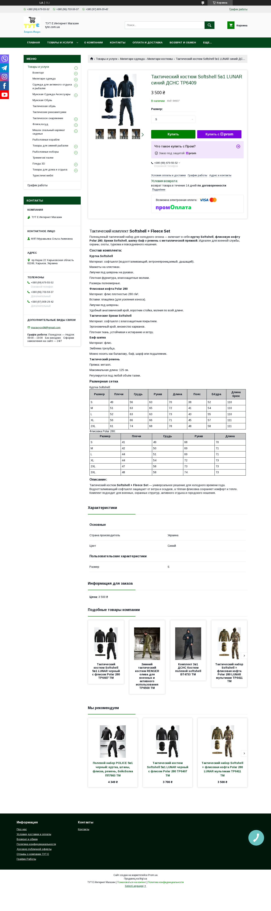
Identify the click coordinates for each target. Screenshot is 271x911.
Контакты (117, 42)
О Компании (93, 42)
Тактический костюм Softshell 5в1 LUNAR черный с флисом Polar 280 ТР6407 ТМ (106, 671)
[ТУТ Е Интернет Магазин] (32, 32)
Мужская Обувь (42, 100)
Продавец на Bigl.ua (135, 878)
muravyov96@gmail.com (46, 327)
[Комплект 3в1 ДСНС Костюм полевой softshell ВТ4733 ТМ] (188, 640)
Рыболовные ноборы (46, 151)
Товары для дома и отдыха (50, 169)
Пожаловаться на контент (131, 882)
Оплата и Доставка (147, 42)
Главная (33, 42)
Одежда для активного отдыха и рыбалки (52, 86)
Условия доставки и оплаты (34, 834)
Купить (173, 134)
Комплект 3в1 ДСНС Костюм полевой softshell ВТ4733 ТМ (188, 669)
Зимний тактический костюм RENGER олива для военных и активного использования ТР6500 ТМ (147, 676)
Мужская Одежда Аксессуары (51, 94)
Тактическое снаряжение (48, 118)
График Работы (26, 858)
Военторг (38, 72)
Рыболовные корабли (46, 139)
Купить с (212, 134)
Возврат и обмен (183, 42)
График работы (38, 185)
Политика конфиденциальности (36, 844)
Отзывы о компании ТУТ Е (33, 854)
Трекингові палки (43, 157)
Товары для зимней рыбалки (50, 145)
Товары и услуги (60, 42)
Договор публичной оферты (34, 849)
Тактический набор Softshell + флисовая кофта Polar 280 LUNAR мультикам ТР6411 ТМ (229, 673)
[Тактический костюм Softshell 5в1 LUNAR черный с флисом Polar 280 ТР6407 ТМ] (106, 640)
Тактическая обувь (44, 106)
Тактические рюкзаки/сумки (49, 112)
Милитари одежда (132, 58)
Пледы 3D (39, 163)
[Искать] (209, 25)
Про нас (22, 829)
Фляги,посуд (40, 124)
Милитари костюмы (160, 58)
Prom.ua (153, 875)
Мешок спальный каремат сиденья (49, 132)
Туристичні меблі (43, 175)
